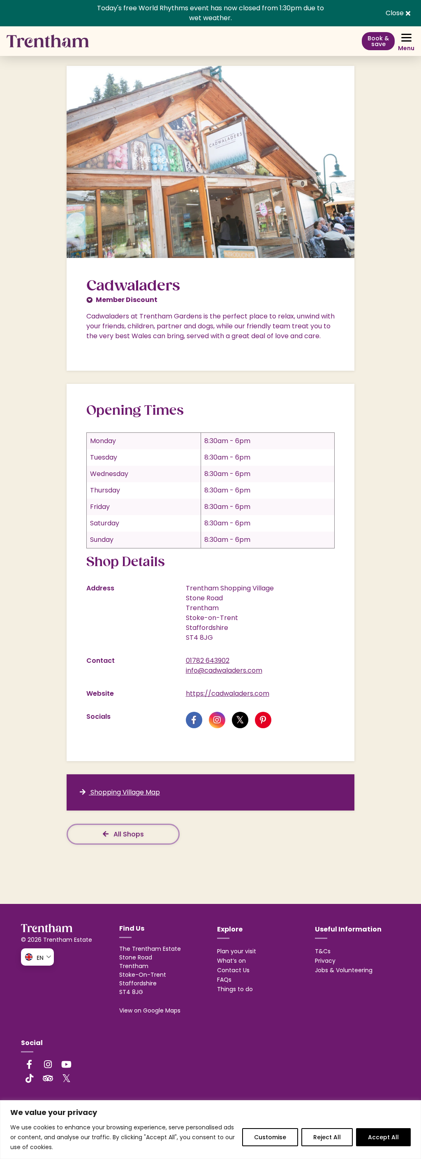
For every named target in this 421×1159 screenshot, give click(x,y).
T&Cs (323, 951)
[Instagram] (47, 1064)
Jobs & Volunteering (343, 970)
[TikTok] (29, 1078)
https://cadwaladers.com (227, 693)
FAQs (224, 980)
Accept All (383, 1137)
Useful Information (348, 929)
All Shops (128, 834)
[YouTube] (66, 1064)
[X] (66, 1078)
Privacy (325, 961)
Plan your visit (236, 951)
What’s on (231, 961)
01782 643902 (207, 660)
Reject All (327, 1137)
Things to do (235, 989)
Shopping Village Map (124, 792)
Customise (270, 1137)
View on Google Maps (149, 1010)
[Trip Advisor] (47, 1078)
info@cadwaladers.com (224, 670)
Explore (230, 929)
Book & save (378, 41)
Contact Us (233, 970)
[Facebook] (29, 1064)
